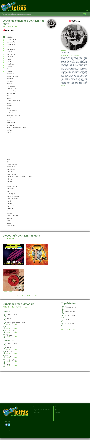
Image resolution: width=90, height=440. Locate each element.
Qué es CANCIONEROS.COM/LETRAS (42, 409)
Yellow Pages (11, 225)
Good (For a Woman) (13, 100)
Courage (9, 66)
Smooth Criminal (12, 186)
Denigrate (10, 78)
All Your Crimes (11, 39)
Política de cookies (59, 410)
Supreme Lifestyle (12, 206)
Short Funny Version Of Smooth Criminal (19, 176)
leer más (63, 85)
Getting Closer (11, 93)
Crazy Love (10, 69)
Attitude (9, 47)
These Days (10, 208)
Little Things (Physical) (14, 115)
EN (87, 11)
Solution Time (11, 189)
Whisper (9, 218)
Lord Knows (10, 118)
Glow (8, 96)
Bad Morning (11, 49)
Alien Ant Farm (12, 306)
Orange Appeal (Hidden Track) (16, 127)
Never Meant (11, 123)
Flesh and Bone (12, 88)
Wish (8, 220)
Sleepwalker (10, 184)
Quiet (8, 159)
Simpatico (10, 181)
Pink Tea (9, 132)
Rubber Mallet (11, 167)
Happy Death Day (12, 76)
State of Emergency (13, 196)
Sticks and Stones (12, 198)
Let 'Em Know (11, 113)
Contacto (36, 410)
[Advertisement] (31, 146)
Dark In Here (11, 74)
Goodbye (9, 103)
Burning (9, 59)
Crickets (9, 71)
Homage (9, 105)
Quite (8, 162)
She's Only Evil (11, 174)
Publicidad (57, 412)
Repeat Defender (12, 164)
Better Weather (11, 54)
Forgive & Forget (12, 91)
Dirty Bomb (10, 81)
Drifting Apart (11, 86)
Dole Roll (9, 83)
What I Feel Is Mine (13, 216)
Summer (9, 203)
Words (9, 223)
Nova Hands (10, 125)
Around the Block (12, 44)
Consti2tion (10, 64)
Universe (9, 213)
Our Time (9, 130)
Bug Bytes (10, 56)
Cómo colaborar (37, 412)
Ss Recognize (11, 193)
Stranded (9, 201)
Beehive (9, 52)
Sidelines (9, 179)
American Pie (11, 42)
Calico (9, 61)
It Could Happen (12, 110)
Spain (8, 191)
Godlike (9, 98)
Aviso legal (57, 409)
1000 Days (10, 37)
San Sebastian (11, 169)
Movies (9, 120)
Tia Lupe (9, 211)
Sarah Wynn (10, 171)
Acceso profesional (10, 429)
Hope (8, 108)
